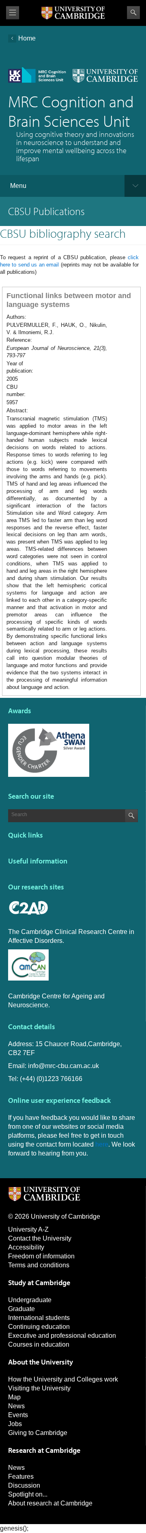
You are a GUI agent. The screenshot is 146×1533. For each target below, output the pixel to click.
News (16, 1406)
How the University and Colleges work (63, 1379)
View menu (12, 12)
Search (133, 12)
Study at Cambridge (39, 1282)
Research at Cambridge (44, 1450)
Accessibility (26, 1247)
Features (21, 1476)
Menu (18, 185)
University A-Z (28, 1229)
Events (18, 1414)
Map (14, 1397)
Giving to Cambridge (37, 1432)
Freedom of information (41, 1256)
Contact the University (39, 1238)
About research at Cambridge (50, 1503)
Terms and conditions (38, 1265)
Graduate (21, 1308)
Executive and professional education (62, 1335)
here (101, 1144)
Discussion (24, 1485)
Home (27, 38)
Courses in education (38, 1344)
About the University (40, 1362)
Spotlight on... (27, 1494)
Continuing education (39, 1326)
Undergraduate (30, 1299)
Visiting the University (39, 1388)
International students (39, 1317)
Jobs (15, 1423)
